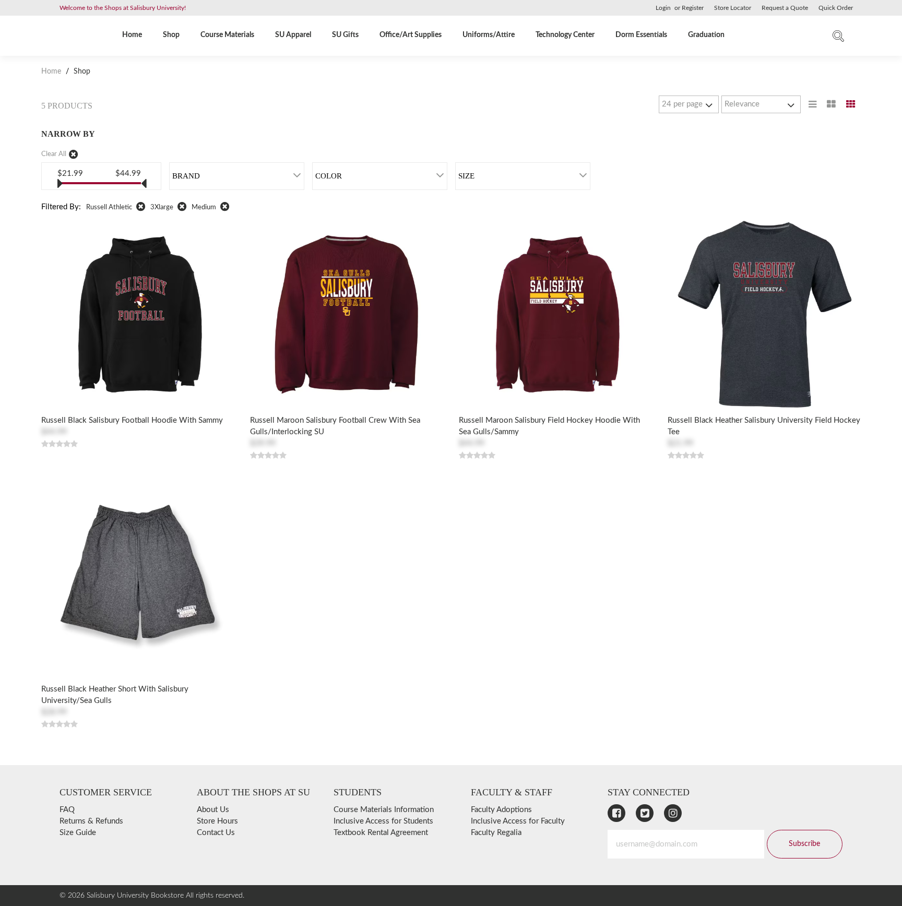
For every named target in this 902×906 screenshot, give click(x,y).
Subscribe (804, 844)
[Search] (838, 38)
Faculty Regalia (496, 833)
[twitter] (645, 813)
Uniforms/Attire (488, 35)
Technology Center (565, 35)
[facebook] (616, 813)
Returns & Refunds (91, 821)
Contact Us (216, 833)
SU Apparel (293, 35)
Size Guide (78, 833)
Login (663, 8)
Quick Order (835, 8)
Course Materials (227, 35)
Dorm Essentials (641, 35)
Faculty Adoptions (501, 810)
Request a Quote (785, 8)
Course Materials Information (384, 810)
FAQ (67, 810)
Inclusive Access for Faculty (518, 821)
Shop (171, 35)
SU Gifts (345, 35)
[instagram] (673, 813)
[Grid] (851, 104)
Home (132, 35)
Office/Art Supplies (410, 35)
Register (693, 8)
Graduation (706, 35)
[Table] (831, 104)
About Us (213, 810)
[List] (812, 104)
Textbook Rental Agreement (381, 833)
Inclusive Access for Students (383, 821)
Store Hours (217, 821)
